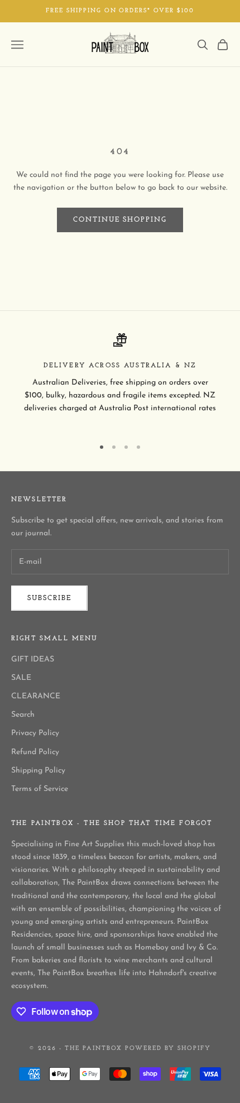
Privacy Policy (35, 733)
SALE (21, 678)
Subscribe (49, 598)
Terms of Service (39, 789)
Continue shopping (120, 219)
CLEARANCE (35, 696)
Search (23, 715)
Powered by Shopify (168, 1049)
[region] (120, 380)
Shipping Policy (38, 770)
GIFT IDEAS (32, 659)
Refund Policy (35, 752)
